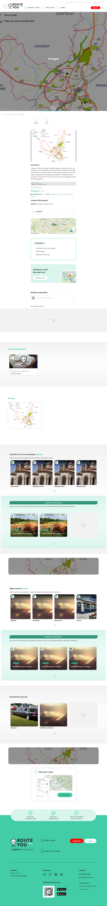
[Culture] (86, 606)
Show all (38, 454)
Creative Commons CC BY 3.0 (12, 109)
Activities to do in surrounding (45, 248)
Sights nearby (40, 251)
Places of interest (5, 114)
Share (36, 123)
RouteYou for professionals (83, 2)
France (11, 114)
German (65, 194)
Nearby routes (40, 278)
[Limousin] (24, 714)
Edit (47, 123)
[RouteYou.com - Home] (15, 5)
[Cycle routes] (21, 472)
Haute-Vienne (17, 114)
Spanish (33, 196)
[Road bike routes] (42, 472)
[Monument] (64, 606)
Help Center (84, 889)
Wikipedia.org (38, 183)
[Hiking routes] (86, 472)
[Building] (21, 606)
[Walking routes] (64, 472)
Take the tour (69, 2)
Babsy (5, 108)
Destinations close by (43, 254)
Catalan (53, 194)
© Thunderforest (59, 233)
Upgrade (95, 8)
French (59, 194)
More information (36, 188)
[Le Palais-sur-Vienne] (53, 714)
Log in (90, 841)
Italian (71, 194)
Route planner (64, 795)
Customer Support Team (88, 886)
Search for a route (52, 851)
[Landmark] (42, 606)
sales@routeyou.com (87, 877)
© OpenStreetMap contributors (69, 233)
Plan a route (50, 840)
